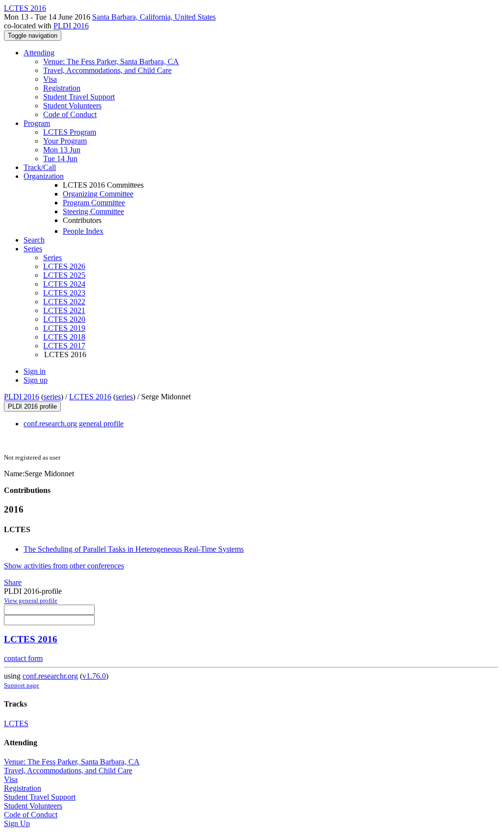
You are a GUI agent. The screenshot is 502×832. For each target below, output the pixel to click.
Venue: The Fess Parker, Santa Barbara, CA (111, 61)
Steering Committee (93, 211)
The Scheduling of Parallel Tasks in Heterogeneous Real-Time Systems (134, 549)
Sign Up (17, 823)
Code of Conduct (70, 114)
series (52, 396)
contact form (23, 658)
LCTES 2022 (64, 301)
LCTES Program (69, 132)
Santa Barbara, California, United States (154, 17)
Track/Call (40, 167)
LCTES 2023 (64, 293)
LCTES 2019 (64, 328)
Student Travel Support (79, 97)
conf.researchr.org (50, 676)
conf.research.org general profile (74, 423)
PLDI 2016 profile (32, 406)
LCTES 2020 (64, 319)
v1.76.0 (94, 676)
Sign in (35, 371)
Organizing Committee (98, 194)
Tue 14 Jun (60, 158)
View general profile (30, 600)
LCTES (16, 723)
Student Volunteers (72, 105)
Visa (50, 79)
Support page (21, 685)
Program (37, 123)
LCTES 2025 (64, 275)
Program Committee (94, 202)
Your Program (65, 141)
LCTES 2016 (90, 396)
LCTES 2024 (64, 284)
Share (13, 582)
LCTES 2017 (64, 346)
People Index (83, 231)
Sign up (36, 380)
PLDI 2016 (71, 26)
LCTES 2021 (64, 310)
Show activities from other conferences (64, 566)
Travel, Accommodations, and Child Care (107, 70)
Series (52, 257)
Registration (61, 88)
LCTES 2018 (64, 337)
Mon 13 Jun (61, 150)
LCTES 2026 (64, 266)
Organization (44, 176)
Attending (39, 53)
